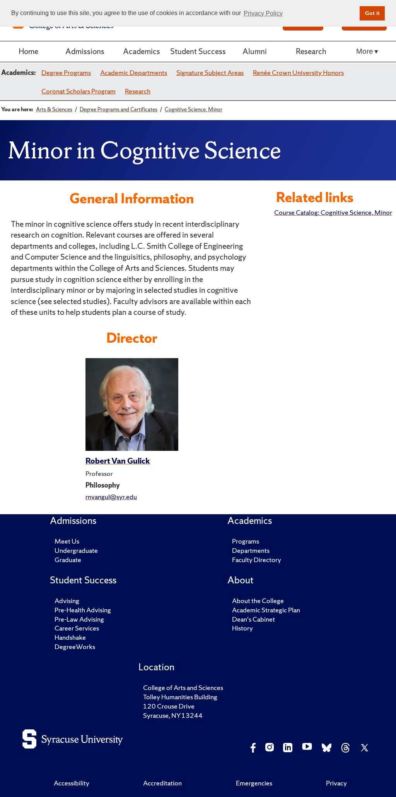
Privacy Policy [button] (263, 13)
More (364, 51)
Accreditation (162, 782)
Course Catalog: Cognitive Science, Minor (333, 212)
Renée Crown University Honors (298, 72)
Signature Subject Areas (210, 72)
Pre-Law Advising (79, 619)
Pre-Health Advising (83, 609)
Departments (251, 550)
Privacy (336, 782)
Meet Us (67, 541)
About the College (258, 600)
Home (28, 51)
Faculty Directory (256, 559)
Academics (141, 51)
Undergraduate (76, 550)
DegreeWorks (75, 646)
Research (311, 51)
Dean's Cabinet (253, 619)
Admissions (84, 51)
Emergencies (254, 782)
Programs (245, 541)
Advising (67, 600)
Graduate (68, 559)
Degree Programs (66, 72)
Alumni (254, 51)
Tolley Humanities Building (180, 696)
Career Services (77, 628)
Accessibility (71, 782)
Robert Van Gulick (117, 460)
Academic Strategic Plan (266, 609)
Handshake (70, 637)
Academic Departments (133, 72)
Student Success (198, 51)
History (242, 628)
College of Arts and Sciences (183, 687)
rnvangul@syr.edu (111, 496)
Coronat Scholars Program (78, 91)
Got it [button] (372, 13)
